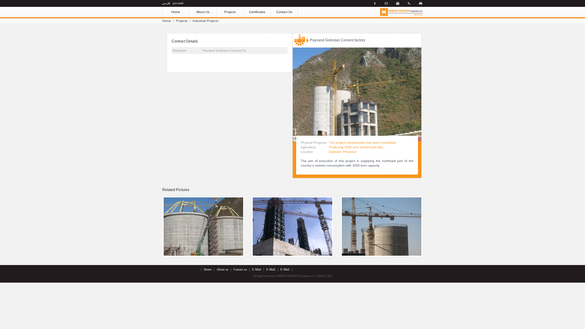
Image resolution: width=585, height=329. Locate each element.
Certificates (257, 12)
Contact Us (284, 12)
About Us (203, 12)
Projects (230, 12)
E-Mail (256, 269)
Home (175, 12)
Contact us (240, 269)
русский (178, 2)
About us (222, 269)
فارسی (166, 2)
